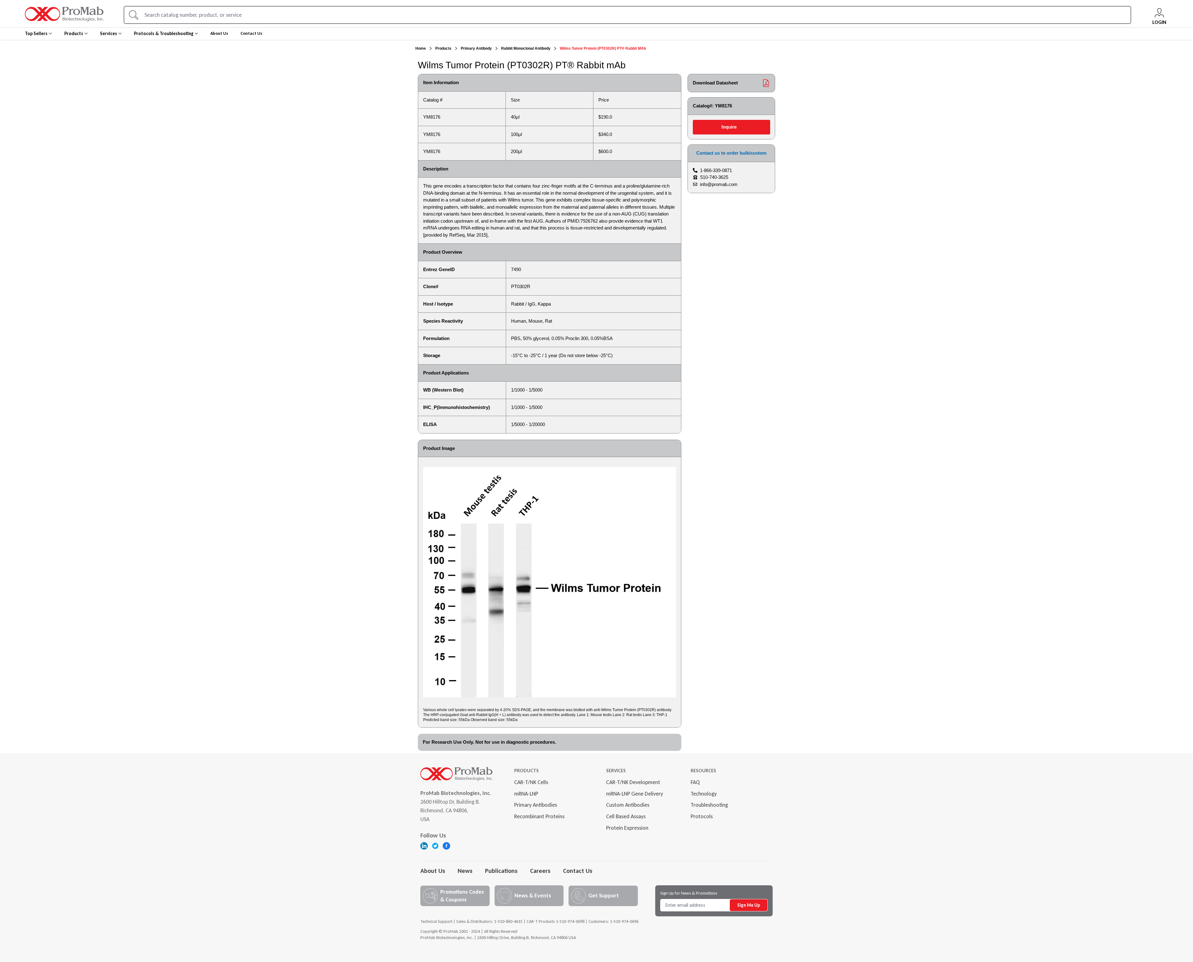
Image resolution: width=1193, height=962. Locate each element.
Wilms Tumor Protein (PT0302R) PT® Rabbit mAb (603, 48)
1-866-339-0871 (716, 170)
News (465, 870)
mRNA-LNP (526, 793)
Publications (501, 870)
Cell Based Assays (626, 816)
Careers (540, 870)
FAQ (695, 782)
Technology (704, 793)
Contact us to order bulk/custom (731, 153)
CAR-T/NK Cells (531, 782)
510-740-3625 (714, 177)
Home (420, 48)
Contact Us (577, 870)
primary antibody (476, 48)
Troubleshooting (709, 804)
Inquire (729, 126)
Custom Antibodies (627, 804)
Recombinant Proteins (539, 816)
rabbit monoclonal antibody (526, 48)
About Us (432, 870)
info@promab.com (719, 184)
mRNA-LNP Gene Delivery (634, 793)
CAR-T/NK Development (633, 782)
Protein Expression (627, 827)
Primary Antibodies (535, 804)
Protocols (702, 816)
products (443, 48)
